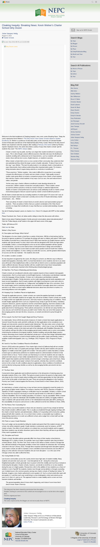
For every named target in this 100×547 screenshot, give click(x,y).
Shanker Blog (75, 156)
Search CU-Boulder (89, 542)
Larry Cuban (74, 140)
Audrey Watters (75, 93)
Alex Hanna (74, 88)
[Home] (50, 13)
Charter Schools (9, 38)
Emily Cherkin (75, 113)
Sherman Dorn (75, 159)
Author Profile (28, 522)
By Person (74, 46)
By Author (74, 74)
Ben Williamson (75, 96)
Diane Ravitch (75, 110)
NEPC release (23, 149)
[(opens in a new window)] (34, 89)
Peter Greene (75, 151)
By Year (73, 57)
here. (3, 213)
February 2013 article (44, 145)
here (33, 211)
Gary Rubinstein (76, 118)
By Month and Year (77, 54)
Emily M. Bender (76, 115)
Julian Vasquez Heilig (10, 33)
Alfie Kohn (74, 91)
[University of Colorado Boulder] (85, 533)
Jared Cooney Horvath (78, 124)
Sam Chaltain (75, 153)
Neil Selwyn (74, 145)
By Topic (73, 41)
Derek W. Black (75, 107)
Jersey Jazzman (76, 132)
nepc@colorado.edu (21, 540)
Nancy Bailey (75, 143)
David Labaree (75, 104)
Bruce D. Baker (75, 99)
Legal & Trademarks (83, 540)
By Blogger (74, 43)
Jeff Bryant (74, 129)
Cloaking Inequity (10, 498)
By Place (73, 49)
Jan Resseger (75, 121)
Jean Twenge (75, 126)
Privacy (93, 540)
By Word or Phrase (76, 68)
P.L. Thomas (74, 148)
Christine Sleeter (76, 102)
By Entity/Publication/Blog (78, 51)
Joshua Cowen (75, 134)
